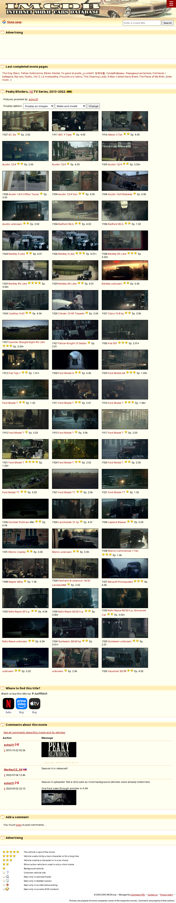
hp (122, 313)
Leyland (112, 522)
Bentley (12, 253)
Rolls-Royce (15, 611)
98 (124, 671)
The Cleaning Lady (94, 76)
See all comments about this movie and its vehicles (34, 732)
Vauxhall (113, 671)
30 (120, 671)
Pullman (24, 522)
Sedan (83, 343)
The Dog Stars (10, 73)
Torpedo (79, 313)
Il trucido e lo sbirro (70, 76)
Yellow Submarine (32, 73)
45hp (20, 581)
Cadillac (13, 313)
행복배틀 (100, 73)
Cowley (21, 552)
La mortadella (49, 76)
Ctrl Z (36, 76)
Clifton (27, 194)
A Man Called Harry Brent (122, 76)
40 (123, 610)
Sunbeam (64, 641)
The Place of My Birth (151, 76)
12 (12, 164)
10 (68, 313)
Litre (22, 253)
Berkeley (127, 194)
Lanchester (65, 522)
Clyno (111, 313)
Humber (13, 522)
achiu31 (33, 99)
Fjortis (28, 76)
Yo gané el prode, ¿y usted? (77, 73)
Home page (14, 22)
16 (117, 194)
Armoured (140, 610)
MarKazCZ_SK (13, 769)
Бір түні (18, 76)
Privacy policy (166, 894)
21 (73, 522)
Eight (32, 342)
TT (17, 492)
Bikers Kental (52, 73)
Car (104, 614)
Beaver (122, 522)
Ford (60, 373)
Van (75, 194)
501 (115, 343)
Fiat (110, 343)
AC (10, 134)
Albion (111, 134)
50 (127, 610)
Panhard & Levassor (70, 580)
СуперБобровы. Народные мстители (128, 73)
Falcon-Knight (66, 343)
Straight (23, 342)
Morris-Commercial (119, 550)
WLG (71, 224)
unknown (16, 224)
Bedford (63, 224)
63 (23, 313)
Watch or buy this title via (16, 693)
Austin (6, 164)
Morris (12, 552)
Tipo (16, 373)
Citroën (62, 313)
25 (77, 611)
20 (88, 580)
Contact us (153, 894)
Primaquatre (125, 581)
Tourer (35, 194)
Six (14, 134)
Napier (12, 581)
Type (69, 134)
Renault (112, 581)
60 (75, 641)
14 (84, 580)
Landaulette (59, 585)
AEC (60, 134)
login (19, 824)
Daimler (13, 342)
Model (68, 373)
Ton (120, 134)
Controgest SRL (137, 894)
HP (72, 313)
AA (123, 373)
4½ (119, 253)
